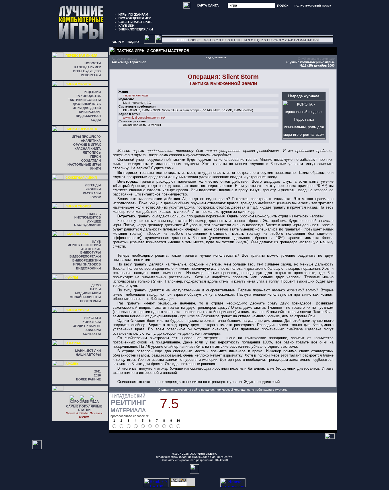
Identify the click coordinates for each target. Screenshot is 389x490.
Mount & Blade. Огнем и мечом (84, 414)
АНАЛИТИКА (91, 140)
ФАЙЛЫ (71, 277)
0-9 (206, 40)
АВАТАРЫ (93, 330)
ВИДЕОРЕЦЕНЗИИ (86, 260)
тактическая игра (135, 95)
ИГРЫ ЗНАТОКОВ (87, 264)
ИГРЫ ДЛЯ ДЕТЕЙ (87, 108)
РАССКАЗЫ (92, 193)
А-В (290, 40)
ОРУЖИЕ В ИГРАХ (87, 144)
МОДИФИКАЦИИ (88, 293)
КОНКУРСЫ (92, 322)
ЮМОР (96, 197)
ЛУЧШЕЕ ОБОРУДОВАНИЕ (87, 223)
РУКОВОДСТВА (89, 96)
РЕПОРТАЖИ (91, 75)
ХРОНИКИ (93, 189)
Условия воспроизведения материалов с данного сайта (194, 456)
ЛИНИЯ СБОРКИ (78, 206)
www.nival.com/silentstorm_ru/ (144, 117)
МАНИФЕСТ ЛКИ (88, 350)
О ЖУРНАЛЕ (75, 343)
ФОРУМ (118, 42)
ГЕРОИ (95, 156)
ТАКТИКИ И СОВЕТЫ (84, 100)
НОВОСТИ (93, 63)
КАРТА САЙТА (208, 5)
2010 (97, 375)
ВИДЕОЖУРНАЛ (88, 116)
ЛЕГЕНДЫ (93, 185)
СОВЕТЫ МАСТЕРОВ (134, 22)
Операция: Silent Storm (223, 76)
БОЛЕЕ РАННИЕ (88, 379)
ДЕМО (96, 285)
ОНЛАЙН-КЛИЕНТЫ (85, 297)
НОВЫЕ (194, 40)
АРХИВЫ (72, 363)
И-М (303, 40)
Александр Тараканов (129, 62)
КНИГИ (95, 168)
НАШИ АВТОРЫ (88, 354)
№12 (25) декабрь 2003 (317, 65)
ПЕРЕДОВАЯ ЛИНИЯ (81, 55)
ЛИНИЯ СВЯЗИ (77, 310)
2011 (97, 371)
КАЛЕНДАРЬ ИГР (87, 67)
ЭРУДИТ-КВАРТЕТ (87, 326)
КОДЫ (96, 120)
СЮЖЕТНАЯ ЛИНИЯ (81, 177)
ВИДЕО (133, 42)
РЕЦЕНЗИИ (92, 92)
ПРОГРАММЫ (90, 301)
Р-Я (316, 40)
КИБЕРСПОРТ (90, 112)
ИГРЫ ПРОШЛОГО (86, 136)
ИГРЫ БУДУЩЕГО (87, 71)
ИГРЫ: (182, 40)
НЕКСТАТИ (92, 318)
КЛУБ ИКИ (126, 25)
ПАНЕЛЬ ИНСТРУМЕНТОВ (87, 215)
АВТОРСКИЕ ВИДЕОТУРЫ (90, 250)
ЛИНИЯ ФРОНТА (78, 84)
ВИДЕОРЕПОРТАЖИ (85, 256)
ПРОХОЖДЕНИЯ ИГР (134, 18)
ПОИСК (282, 5)
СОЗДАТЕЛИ (91, 160)
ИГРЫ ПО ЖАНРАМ (133, 14)
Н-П (309, 40)
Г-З (296, 40)
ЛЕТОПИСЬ (92, 152)
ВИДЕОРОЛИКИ (88, 268)
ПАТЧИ (95, 289)
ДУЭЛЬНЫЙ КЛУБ (87, 104)
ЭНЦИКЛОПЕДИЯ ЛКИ (135, 29)
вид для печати (216, 57)
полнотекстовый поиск (312, 5)
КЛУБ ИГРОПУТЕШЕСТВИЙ (84, 243)
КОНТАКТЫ (92, 333)
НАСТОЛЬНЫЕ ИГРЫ (84, 164)
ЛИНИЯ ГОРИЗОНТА (81, 129)
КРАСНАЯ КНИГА (88, 148)
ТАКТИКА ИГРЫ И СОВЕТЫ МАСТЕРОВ (153, 51)
